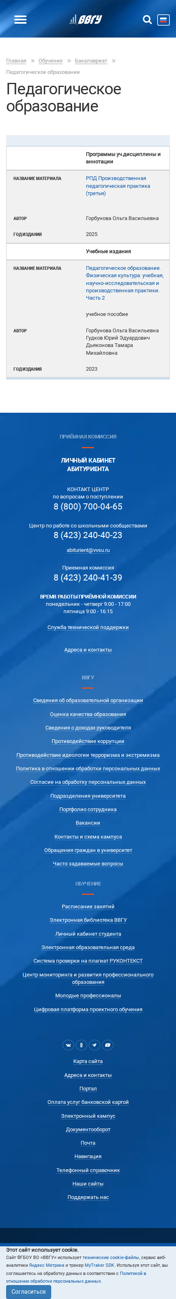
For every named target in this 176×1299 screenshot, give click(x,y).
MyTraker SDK (99, 1265)
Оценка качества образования (88, 714)
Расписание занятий (88, 906)
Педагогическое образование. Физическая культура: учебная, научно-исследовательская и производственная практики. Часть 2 (125, 283)
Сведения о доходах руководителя (88, 728)
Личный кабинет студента (88, 934)
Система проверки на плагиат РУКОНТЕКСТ (88, 961)
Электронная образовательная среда (88, 947)
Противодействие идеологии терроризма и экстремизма (88, 755)
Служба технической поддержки (88, 627)
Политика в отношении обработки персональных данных (88, 768)
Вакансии (88, 823)
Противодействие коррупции (88, 741)
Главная (16, 61)
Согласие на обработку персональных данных (88, 782)
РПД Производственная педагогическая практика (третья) (118, 185)
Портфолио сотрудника (88, 809)
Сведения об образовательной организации (88, 700)
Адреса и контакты (88, 650)
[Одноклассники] (81, 1045)
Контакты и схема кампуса (88, 837)
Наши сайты (88, 1184)
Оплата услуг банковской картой (88, 1102)
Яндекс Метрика (46, 1265)
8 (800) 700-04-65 (88, 507)
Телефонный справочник (88, 1170)
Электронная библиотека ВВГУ (88, 920)
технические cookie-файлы (111, 1257)
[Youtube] (107, 1045)
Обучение (50, 61)
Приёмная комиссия (88, 437)
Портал (88, 1088)
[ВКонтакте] (68, 1045)
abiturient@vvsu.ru (88, 550)
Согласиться (28, 1291)
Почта (88, 1143)
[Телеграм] (94, 1045)
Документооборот (88, 1129)
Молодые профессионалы (88, 995)
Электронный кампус (88, 1116)
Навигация (88, 1156)
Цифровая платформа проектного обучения (88, 1009)
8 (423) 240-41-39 (88, 578)
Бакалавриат (91, 61)
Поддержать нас (88, 1197)
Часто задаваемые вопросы (88, 864)
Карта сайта (88, 1061)
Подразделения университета (88, 796)
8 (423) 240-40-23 (88, 535)
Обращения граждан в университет (88, 850)
